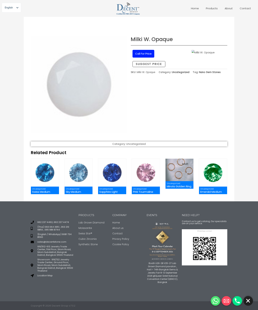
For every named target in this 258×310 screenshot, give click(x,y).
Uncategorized (180, 72)
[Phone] (237, 301)
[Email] (226, 301)
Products (212, 8)
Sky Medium (73, 192)
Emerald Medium (211, 192)
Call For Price (143, 53)
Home (195, 8)
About (229, 8)
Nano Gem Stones (210, 72)
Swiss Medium (41, 192)
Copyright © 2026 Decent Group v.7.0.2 (53, 305)
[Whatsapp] (215, 301)
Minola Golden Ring (179, 186)
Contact (245, 8)
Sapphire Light (108, 192)
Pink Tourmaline (143, 192)
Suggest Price (149, 64)
